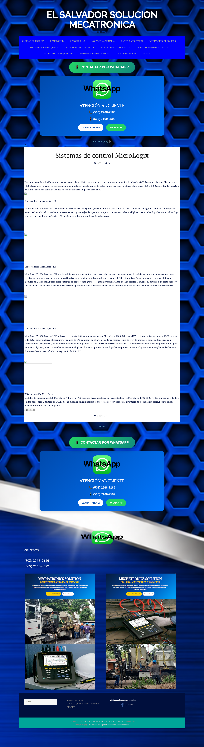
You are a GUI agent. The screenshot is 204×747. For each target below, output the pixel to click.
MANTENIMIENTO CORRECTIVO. (96, 53)
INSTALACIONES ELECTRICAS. (79, 47)
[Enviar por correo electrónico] (25, 410)
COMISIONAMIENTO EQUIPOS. (44, 47)
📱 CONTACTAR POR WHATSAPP (102, 67)
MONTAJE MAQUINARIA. (103, 41)
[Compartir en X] (31, 410)
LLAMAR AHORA (91, 127)
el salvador (101, 415)
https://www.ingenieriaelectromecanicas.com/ (109, 724)
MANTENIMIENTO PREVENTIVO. (154, 47)
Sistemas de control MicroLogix (102, 155)
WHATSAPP (116, 127)
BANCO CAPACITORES (132, 41)
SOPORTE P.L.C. (77, 41)
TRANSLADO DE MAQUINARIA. (59, 53)
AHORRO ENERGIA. (127, 53)
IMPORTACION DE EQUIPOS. (162, 41)
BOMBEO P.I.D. (57, 41)
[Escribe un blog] (28, 410)
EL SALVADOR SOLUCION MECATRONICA (102, 19)
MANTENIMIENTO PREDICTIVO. (116, 47)
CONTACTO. (149, 53)
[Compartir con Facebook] (33, 410)
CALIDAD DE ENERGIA (33, 41)
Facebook (128, 704)
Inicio (102, 426)
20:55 (99, 163)
